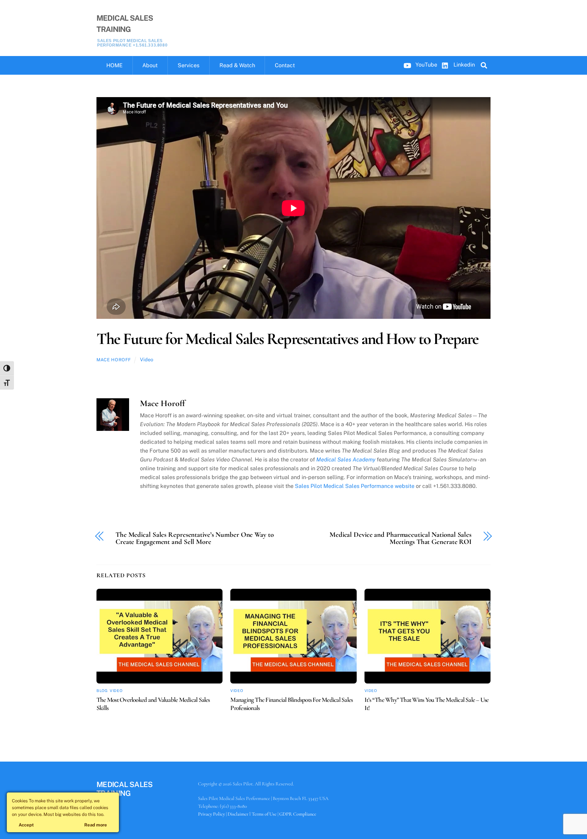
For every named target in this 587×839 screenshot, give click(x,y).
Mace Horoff (113, 359)
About (150, 65)
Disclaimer (238, 814)
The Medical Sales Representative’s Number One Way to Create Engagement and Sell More (194, 538)
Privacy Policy (211, 814)
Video (146, 359)
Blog (101, 690)
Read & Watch (237, 65)
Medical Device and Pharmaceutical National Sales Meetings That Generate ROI (401, 538)
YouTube (425, 64)
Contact (285, 65)
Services (188, 65)
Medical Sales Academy (345, 459)
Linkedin (463, 64)
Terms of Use (264, 814)
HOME (114, 65)
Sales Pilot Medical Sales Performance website (354, 486)
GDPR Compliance (297, 814)
